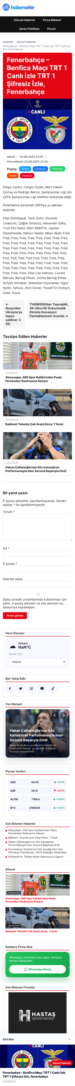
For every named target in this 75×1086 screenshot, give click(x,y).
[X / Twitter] (20, 688)
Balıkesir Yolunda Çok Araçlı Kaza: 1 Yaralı (32, 837)
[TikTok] (52, 688)
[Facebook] (9, 688)
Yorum (9, 512)
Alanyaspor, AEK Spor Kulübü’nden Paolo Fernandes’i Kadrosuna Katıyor (32, 832)
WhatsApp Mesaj (37, 969)
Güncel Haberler (24, 20)
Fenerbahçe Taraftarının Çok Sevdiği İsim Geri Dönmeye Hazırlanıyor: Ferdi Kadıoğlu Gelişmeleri (37, 851)
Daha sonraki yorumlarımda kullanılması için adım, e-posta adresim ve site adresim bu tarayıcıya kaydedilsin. (35, 603)
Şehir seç (16, 654)
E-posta (10, 564)
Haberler (8, 41)
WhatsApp (57, 168)
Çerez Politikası (29, 28)
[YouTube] (42, 688)
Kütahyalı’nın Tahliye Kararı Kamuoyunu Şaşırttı (35, 856)
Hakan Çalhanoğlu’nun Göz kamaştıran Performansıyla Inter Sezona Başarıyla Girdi (33, 843)
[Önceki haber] (55, 715)
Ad (6, 548)
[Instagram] (31, 688)
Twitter (25, 168)
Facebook (40, 168)
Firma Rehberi (52, 20)
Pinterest (27, 175)
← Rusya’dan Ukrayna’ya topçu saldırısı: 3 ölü (14, 314)
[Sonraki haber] (63, 715)
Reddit (12, 175)
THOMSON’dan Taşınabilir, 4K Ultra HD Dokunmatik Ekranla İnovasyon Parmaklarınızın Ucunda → (49, 310)
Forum (51, 28)
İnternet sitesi (12, 579)
